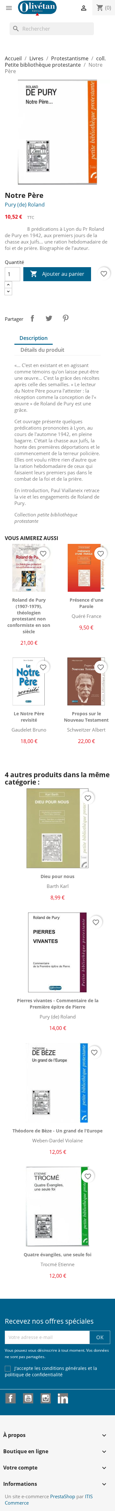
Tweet (48, 318)
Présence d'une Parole (86, 603)
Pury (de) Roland (25, 204)
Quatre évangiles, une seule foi (57, 1255)
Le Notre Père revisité (29, 716)
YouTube (28, 1398)
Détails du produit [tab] (42, 349)
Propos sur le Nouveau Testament (86, 716)
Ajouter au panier (57, 274)
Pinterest (65, 318)
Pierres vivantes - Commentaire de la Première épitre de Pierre (57, 1003)
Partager (32, 318)
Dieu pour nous (57, 876)
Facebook (10, 1398)
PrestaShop (62, 1496)
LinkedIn (63, 1398)
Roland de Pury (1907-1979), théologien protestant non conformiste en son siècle (28, 616)
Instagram (46, 1398)
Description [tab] (33, 338)
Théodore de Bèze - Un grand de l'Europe (57, 1131)
